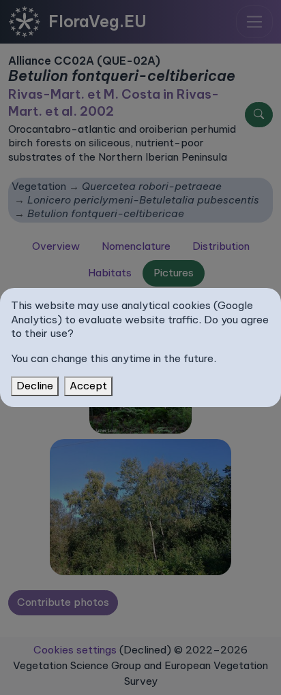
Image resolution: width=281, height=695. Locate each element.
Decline (34, 385)
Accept (88, 385)
